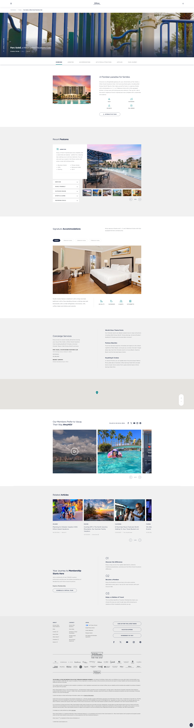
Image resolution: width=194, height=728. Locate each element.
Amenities (71, 62)
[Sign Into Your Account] (183, 3)
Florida (19, 9)
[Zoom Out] (181, 403)
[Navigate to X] (131, 423)
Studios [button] (56, 240)
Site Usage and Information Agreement (91, 636)
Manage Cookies (88, 632)
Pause (179, 50)
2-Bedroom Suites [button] (81, 240)
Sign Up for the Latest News (127, 623)
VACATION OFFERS (127, 629)
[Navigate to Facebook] (128, 423)
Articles (119, 62)
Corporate (55, 639)
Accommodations (84, 62)
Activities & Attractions (103, 62)
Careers (54, 642)
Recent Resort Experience (72, 640)
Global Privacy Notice (90, 627)
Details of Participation (89, 695)
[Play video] (74, 451)
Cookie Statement (89, 630)
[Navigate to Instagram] (137, 423)
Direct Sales (71, 629)
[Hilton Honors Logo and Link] (97, 672)
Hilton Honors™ (56, 636)
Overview (59, 62)
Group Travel (55, 634)
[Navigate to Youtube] (134, 423)
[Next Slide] (139, 199)
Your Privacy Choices (92, 625)
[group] (68, 517)
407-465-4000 (56, 356)
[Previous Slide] (130, 199)
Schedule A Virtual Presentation (73, 632)
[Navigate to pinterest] (140, 423)
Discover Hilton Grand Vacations (56, 626)
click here (73, 710)
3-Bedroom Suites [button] (95, 240)
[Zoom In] (181, 397)
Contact (71, 622)
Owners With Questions (72, 626)
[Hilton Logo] (97, 655)
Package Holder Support (72, 636)
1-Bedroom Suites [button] (67, 240)
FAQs (54, 629)
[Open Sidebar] (11, 3)
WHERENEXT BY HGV (127, 635)
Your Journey (132, 62)
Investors (55, 631)
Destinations (13, 9)
